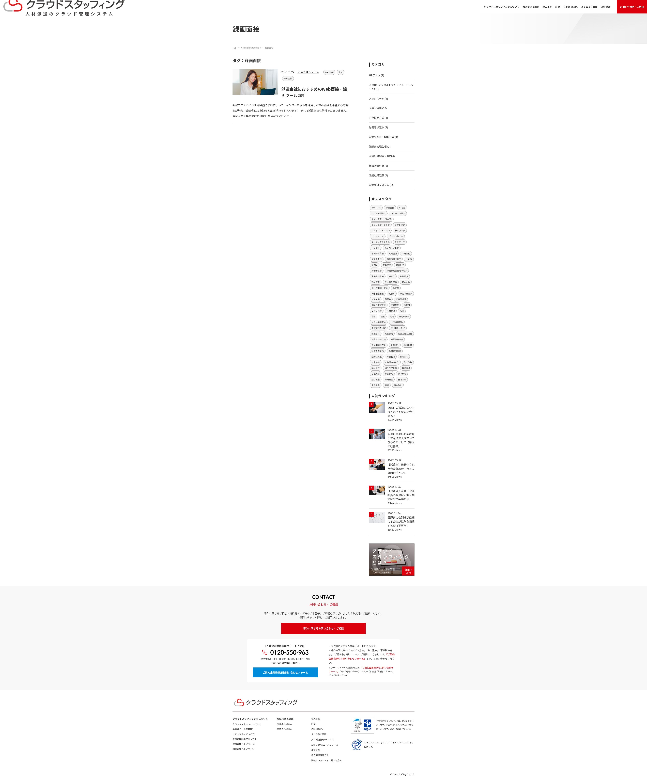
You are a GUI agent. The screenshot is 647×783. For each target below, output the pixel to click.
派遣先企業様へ (284, 724)
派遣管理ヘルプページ (243, 743)
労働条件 (400, 264)
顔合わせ (398, 385)
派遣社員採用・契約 (380, 156)
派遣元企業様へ (284, 729)
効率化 (392, 276)
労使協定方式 (376, 117)
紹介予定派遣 (391, 367)
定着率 (392, 293)
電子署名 (376, 385)
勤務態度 (404, 276)
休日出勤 (406, 253)
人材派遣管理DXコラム (322, 739)
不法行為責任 (378, 253)
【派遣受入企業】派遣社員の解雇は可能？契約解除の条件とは (401, 495)
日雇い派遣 (377, 310)
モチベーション (392, 247)
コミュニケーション (381, 224)
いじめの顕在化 (379, 213)
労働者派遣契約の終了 (397, 270)
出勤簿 (409, 259)
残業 (383, 316)
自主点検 (376, 373)
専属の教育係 (406, 293)
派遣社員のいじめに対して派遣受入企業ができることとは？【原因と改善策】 (401, 440)
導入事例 (547, 6)
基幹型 (396, 287)
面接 (387, 385)
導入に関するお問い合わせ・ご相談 (323, 628)
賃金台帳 (389, 373)
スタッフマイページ (381, 230)
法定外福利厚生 (379, 322)
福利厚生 (376, 367)
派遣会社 (389, 333)
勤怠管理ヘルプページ (243, 748)
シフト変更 (400, 224)
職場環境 (406, 367)
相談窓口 (404, 356)
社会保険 (376, 362)
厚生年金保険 (391, 282)
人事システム (376, 98)
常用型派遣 (401, 299)
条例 (402, 310)
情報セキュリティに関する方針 (326, 760)
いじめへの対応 (398, 213)
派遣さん (376, 333)
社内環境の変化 (392, 362)
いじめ (402, 207)
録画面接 (288, 78)
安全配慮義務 (378, 293)
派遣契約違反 (397, 339)
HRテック (374, 75)
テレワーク (400, 230)
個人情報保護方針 (320, 755)
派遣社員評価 (376, 165)
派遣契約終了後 (379, 339)
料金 (557, 6)
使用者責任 (377, 259)
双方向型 (406, 282)
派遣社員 (408, 345)
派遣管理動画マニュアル (245, 739)
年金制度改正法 (379, 304)
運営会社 (605, 6)
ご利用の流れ (570, 6)
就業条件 (376, 299)
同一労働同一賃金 (380, 287)
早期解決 (391, 310)
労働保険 (387, 264)
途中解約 (402, 373)
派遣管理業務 (378, 350)
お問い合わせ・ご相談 (632, 6)
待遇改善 (395, 304)
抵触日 (407, 304)
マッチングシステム (381, 242)
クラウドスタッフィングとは (247, 724)
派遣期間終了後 (379, 345)
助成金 (375, 264)
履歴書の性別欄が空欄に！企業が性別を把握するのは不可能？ (401, 521)
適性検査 (376, 379)
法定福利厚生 (397, 322)
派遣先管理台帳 (378, 146)
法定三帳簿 (404, 316)
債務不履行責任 (394, 259)
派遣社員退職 (376, 175)
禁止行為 (408, 362)
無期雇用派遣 (395, 350)
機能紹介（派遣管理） (243, 729)
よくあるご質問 (589, 6)
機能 (374, 316)
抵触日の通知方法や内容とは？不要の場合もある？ (401, 412)
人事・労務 (375, 108)
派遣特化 (395, 345)
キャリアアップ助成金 (382, 219)
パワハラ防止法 (396, 236)
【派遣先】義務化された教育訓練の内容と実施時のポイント (401, 468)
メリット (376, 247)
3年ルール (376, 207)
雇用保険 (402, 379)
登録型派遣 (377, 356)
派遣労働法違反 (405, 333)
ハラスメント (378, 236)
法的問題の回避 (379, 327)
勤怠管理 (376, 282)
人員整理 (393, 253)
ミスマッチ (400, 242)
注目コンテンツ (398, 327)
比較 (340, 72)
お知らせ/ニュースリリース (324, 744)
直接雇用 (391, 356)
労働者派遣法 (376, 127)
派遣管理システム (308, 72)
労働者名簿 (377, 270)
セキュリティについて (243, 734)
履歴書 (388, 299)
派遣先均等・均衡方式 (381, 137)
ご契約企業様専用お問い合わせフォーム (285, 672)
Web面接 (329, 72)
